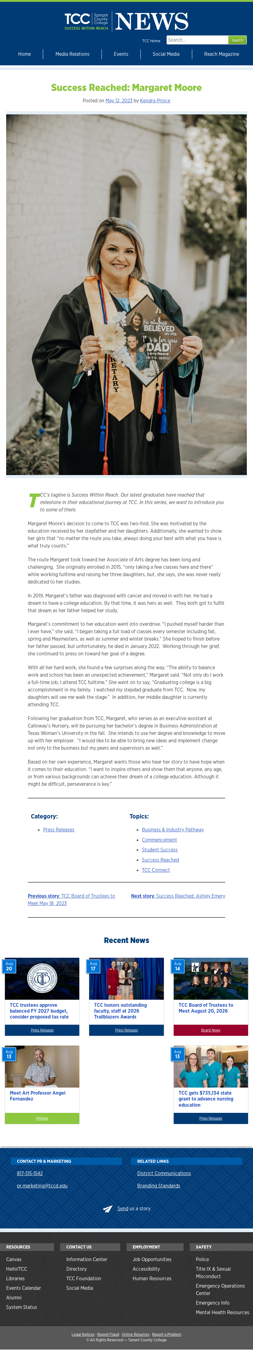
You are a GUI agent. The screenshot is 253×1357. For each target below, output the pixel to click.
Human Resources (152, 1278)
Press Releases (58, 829)
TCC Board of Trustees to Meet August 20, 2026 (206, 1008)
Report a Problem (166, 1334)
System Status (21, 1307)
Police (202, 1259)
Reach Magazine (221, 54)
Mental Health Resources (222, 1312)
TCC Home (151, 40)
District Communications (164, 1173)
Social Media (166, 54)
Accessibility (146, 1269)
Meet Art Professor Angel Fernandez (37, 1096)
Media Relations (72, 54)
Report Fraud (108, 1334)
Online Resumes (135, 1334)
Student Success (160, 850)
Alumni (14, 1297)
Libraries (15, 1278)
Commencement (159, 840)
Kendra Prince (155, 100)
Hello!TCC (16, 1269)
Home (24, 54)
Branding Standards (158, 1186)
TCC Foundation (83, 1278)
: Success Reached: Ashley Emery (178, 896)
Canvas (14, 1259)
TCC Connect (156, 870)
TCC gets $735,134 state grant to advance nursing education (206, 1099)
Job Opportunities (152, 1259)
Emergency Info (213, 1303)
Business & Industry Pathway (173, 829)
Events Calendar (23, 1288)
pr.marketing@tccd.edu (42, 1186)
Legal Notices (83, 1334)
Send (123, 1208)
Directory (76, 1269)
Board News (210, 1030)
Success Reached (160, 860)
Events (121, 54)
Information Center (86, 1259)
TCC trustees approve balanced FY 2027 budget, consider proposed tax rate (39, 1011)
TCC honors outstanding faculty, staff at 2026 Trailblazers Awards (120, 1011)
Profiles (42, 1118)
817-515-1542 (30, 1173)
